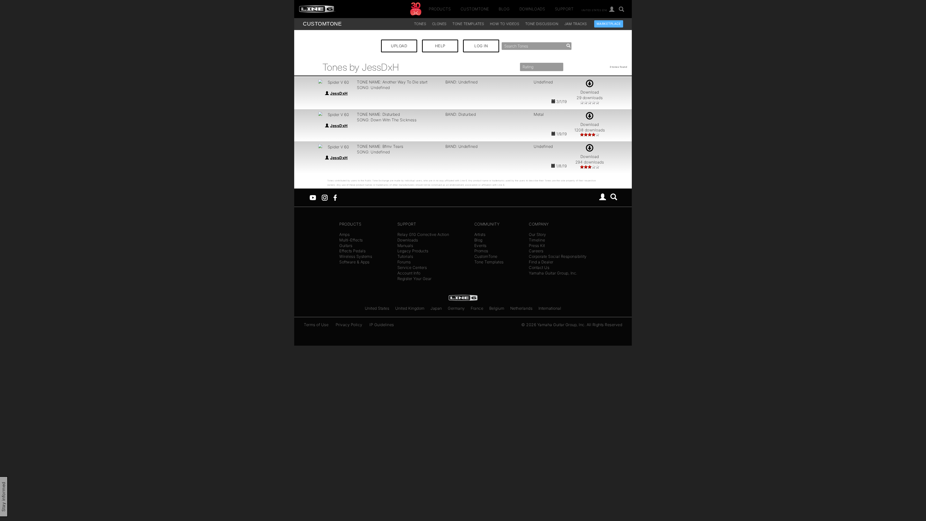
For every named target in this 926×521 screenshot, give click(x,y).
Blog (504, 9)
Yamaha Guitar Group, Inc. (553, 273)
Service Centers (412, 267)
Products (440, 9)
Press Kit (537, 245)
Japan (436, 308)
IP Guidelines (381, 324)
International (549, 308)
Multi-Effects (351, 240)
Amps (344, 234)
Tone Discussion (541, 24)
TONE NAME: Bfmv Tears (380, 146)
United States (377, 308)
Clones (439, 24)
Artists (480, 234)
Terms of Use (316, 324)
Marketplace (609, 24)
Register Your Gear (414, 278)
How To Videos (504, 24)
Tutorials (405, 256)
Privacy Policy (349, 324)
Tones (420, 24)
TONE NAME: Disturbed (378, 114)
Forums (404, 262)
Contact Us (539, 267)
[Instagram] (324, 197)
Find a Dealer (541, 262)
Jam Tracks (575, 24)
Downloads (532, 9)
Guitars (346, 245)
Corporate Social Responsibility (558, 256)
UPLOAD (399, 45)
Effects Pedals (352, 250)
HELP (440, 45)
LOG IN (481, 45)
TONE (322, 24)
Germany (456, 308)
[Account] (612, 9)
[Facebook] (335, 197)
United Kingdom (410, 308)
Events (480, 245)
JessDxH (339, 93)
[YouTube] (313, 197)
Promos (481, 250)
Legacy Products (413, 250)
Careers (536, 250)
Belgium (496, 308)
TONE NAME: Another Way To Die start (392, 82)
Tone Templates (468, 24)
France (477, 308)
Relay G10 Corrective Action (423, 234)
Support (564, 9)
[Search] (621, 9)
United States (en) (594, 9)
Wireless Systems (355, 256)
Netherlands (521, 308)
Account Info (409, 273)
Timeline (537, 240)
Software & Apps (354, 262)
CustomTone (475, 9)
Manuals (405, 245)
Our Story (537, 234)
